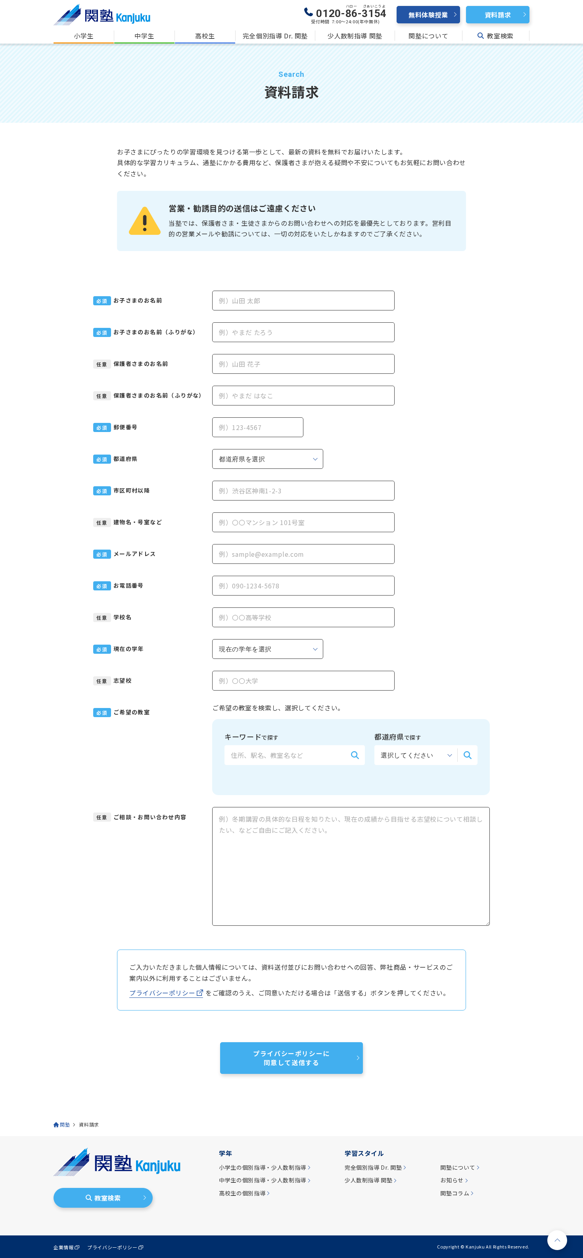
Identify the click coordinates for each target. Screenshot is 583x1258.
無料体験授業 (428, 14)
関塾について (428, 35)
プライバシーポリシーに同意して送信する (291, 1058)
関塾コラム (454, 1193)
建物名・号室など (137, 522)
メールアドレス (134, 554)
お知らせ (452, 1180)
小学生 (84, 35)
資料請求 (498, 14)
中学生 (144, 35)
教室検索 (500, 35)
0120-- (351, 12)
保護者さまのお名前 (141, 363)
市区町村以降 (131, 490)
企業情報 (64, 1247)
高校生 (205, 35)
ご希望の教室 (131, 712)
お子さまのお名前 (137, 300)
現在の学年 (128, 649)
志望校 (122, 680)
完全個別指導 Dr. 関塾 (275, 35)
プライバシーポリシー (162, 992)
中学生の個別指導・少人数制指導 (262, 1180)
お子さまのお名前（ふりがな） (156, 332)
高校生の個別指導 (242, 1193)
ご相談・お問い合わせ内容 (150, 817)
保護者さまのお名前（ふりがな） (158, 395)
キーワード (251, 736)
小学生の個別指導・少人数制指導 (262, 1167)
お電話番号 (128, 585)
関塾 (65, 1124)
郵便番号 (125, 427)
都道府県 (125, 458)
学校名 (122, 617)
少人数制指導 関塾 (355, 35)
